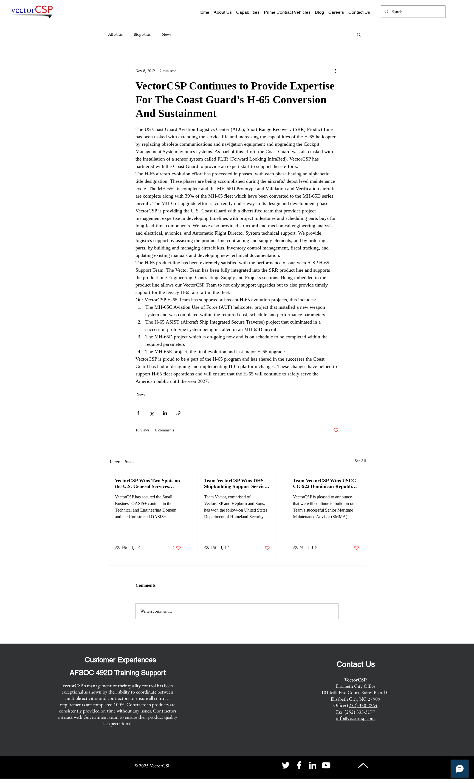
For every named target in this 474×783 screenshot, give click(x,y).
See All (360, 461)
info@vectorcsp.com (355, 718)
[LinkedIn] (312, 765)
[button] (359, 34)
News (166, 34)
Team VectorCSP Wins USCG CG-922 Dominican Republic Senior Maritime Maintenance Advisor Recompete (325, 483)
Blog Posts (142, 34)
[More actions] (335, 71)
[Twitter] (285, 765)
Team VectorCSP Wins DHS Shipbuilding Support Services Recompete (236, 483)
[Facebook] (299, 765)
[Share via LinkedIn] (165, 413)
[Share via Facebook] (138, 413)
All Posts (115, 34)
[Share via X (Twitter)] (151, 413)
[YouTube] (326, 765)
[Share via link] (178, 413)
